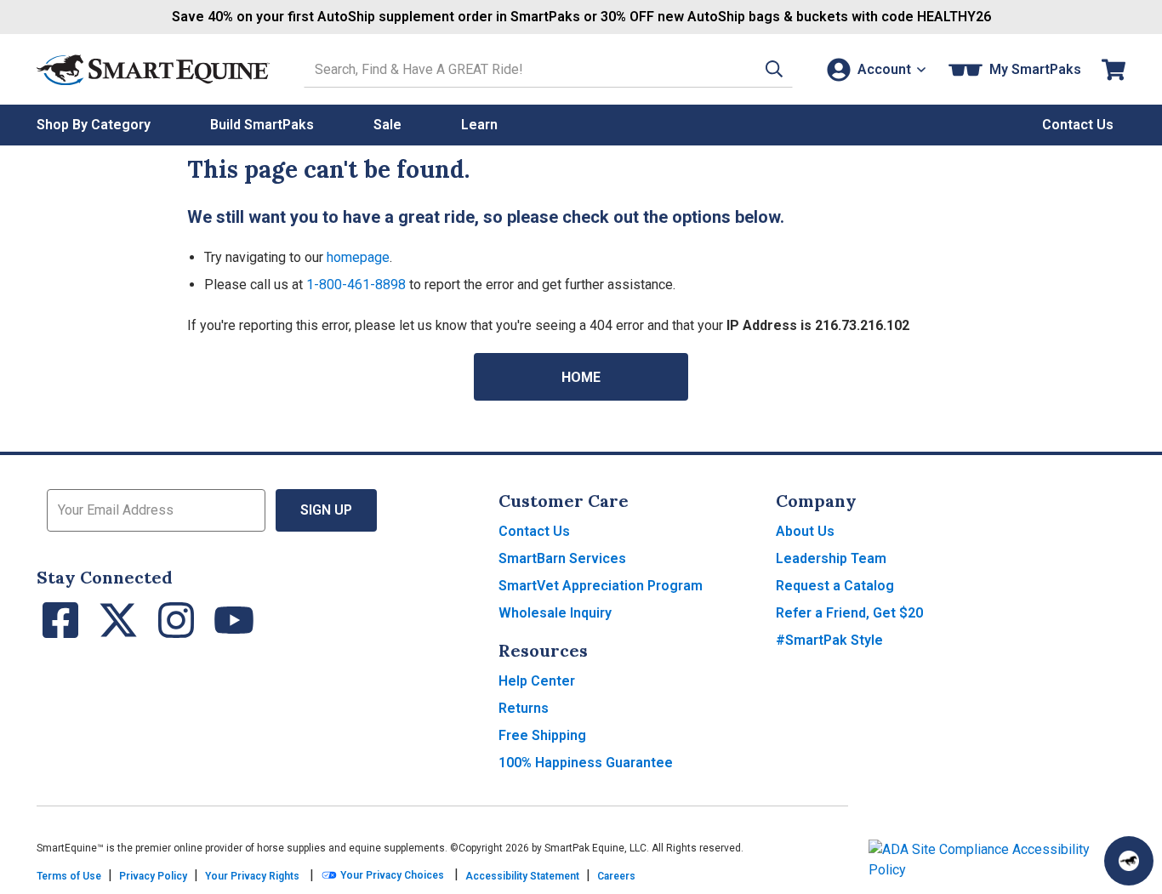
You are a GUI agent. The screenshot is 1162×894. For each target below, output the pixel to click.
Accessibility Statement (522, 876)
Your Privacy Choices (391, 875)
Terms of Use (69, 876)
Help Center (536, 681)
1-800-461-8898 (356, 284)
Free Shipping (542, 735)
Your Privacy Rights (252, 876)
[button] (774, 69)
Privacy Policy (153, 876)
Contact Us (534, 531)
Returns (523, 708)
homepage (358, 257)
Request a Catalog (835, 586)
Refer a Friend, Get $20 (849, 613)
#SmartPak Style (829, 640)
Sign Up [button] (326, 510)
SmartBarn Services (562, 558)
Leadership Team (831, 558)
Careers (616, 876)
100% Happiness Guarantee (585, 762)
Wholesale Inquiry (555, 613)
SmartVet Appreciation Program (600, 586)
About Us (805, 531)
